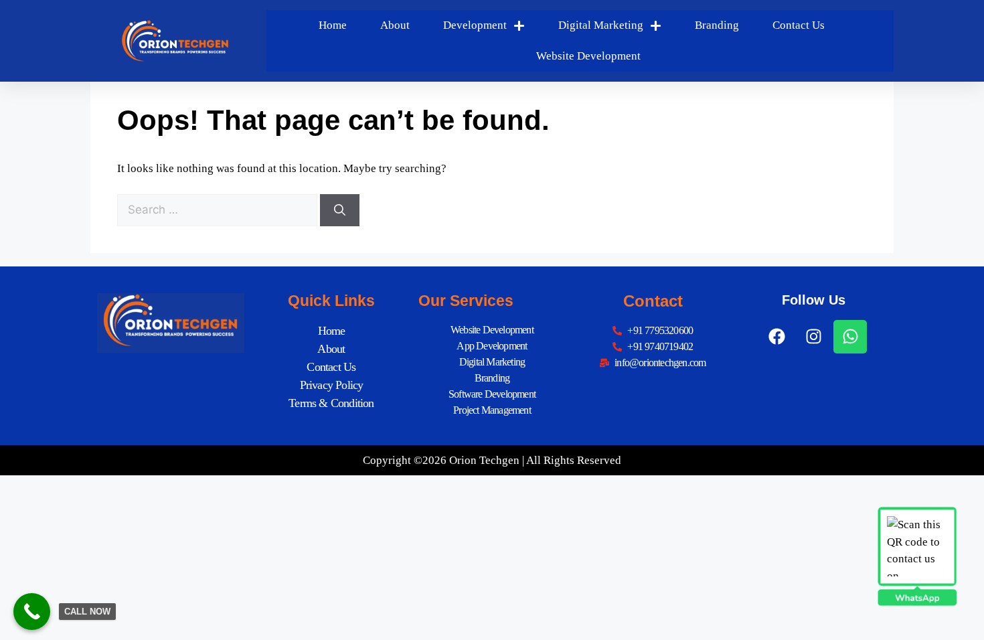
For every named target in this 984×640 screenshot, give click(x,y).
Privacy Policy (331, 385)
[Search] (339, 210)
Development (475, 25)
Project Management (492, 410)
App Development (492, 345)
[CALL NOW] (31, 611)
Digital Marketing (600, 25)
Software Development (492, 394)
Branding (717, 25)
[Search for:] (218, 210)
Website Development (588, 56)
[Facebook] (776, 336)
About (395, 25)
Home (333, 25)
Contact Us (798, 25)
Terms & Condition (331, 403)
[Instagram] (813, 336)
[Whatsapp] (850, 336)
